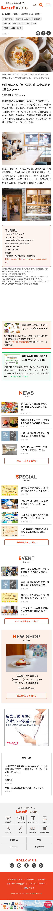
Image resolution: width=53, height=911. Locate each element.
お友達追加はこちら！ (20, 376)
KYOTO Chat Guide (23, 19)
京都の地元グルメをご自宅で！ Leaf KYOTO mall (35, 326)
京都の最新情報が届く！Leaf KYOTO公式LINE (35, 357)
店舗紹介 (16, 14)
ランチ (27, 23)
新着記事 (37, 19)
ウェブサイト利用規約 (15, 883)
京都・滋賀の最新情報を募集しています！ (24, 788)
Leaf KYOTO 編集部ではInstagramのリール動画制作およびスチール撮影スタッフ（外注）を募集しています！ (26, 769)
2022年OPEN (8, 19)
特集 (39, 840)
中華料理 (7, 23)
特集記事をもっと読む (26, 542)
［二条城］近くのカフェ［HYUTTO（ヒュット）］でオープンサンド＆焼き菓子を (26, 679)
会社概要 (30, 879)
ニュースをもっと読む (26, 460)
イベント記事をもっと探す (26, 621)
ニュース (14, 846)
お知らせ (9, 780)
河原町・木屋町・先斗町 (12, 28)
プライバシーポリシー (37, 883)
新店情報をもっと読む (26, 695)
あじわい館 (39, 846)
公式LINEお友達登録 (19, 341)
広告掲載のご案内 (15, 879)
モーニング (17, 23)
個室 (34, 23)
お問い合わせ (28, 888)
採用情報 (41, 879)
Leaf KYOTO (6, 14)
